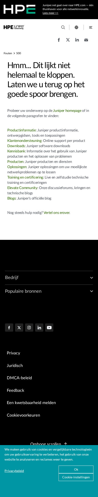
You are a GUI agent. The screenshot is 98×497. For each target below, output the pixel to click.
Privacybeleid (14, 470)
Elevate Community (22, 188)
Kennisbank (16, 151)
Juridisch (15, 366)
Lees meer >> (50, 13)
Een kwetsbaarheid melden (31, 403)
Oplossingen (16, 167)
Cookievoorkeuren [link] (23, 415)
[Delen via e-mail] (86, 42)
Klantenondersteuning (24, 141)
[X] (19, 328)
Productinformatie (21, 130)
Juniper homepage (67, 111)
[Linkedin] (39, 328)
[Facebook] (9, 328)
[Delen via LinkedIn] (77, 42)
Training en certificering (25, 177)
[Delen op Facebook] (59, 42)
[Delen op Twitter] (68, 42)
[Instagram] (29, 328)
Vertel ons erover (57, 213)
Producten (15, 162)
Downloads (16, 146)
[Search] (63, 27)
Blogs (11, 198)
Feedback (15, 391)
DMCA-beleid (19, 378)
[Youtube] (49, 328)
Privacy (13, 353)
